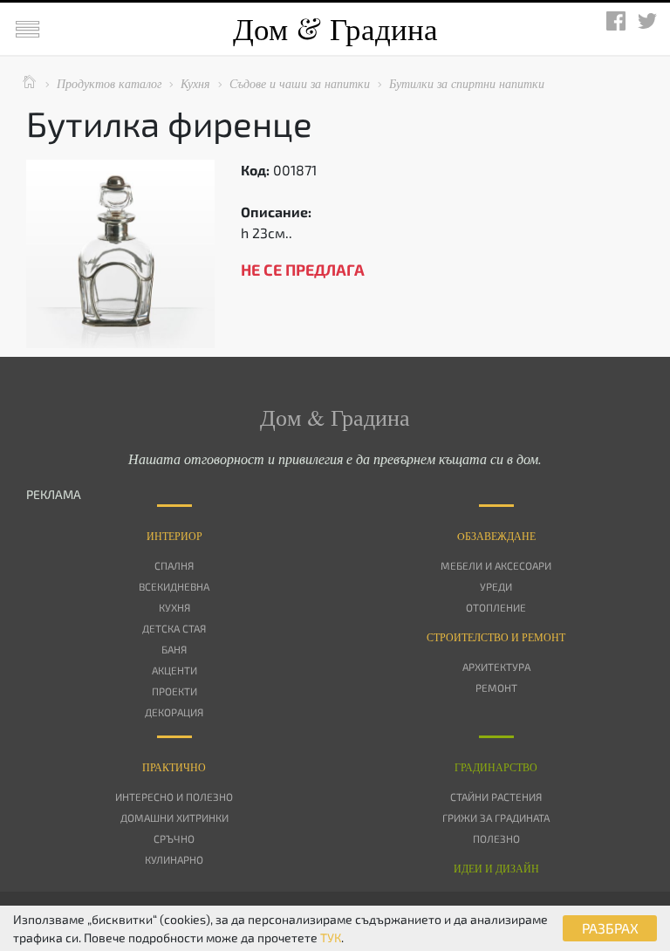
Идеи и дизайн (496, 868)
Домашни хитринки (174, 817)
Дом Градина (335, 28)
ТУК (330, 937)
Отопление (496, 607)
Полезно (496, 838)
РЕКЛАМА (53, 494)
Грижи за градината (496, 817)
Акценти (174, 670)
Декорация (174, 712)
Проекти (174, 691)
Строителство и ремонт (496, 637)
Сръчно (174, 838)
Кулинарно (174, 859)
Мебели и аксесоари (496, 565)
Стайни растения (496, 796)
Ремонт (496, 687)
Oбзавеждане (496, 536)
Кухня (174, 607)
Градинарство (496, 767)
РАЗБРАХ (610, 928)
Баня (174, 649)
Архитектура (496, 666)
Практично (174, 767)
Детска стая (174, 628)
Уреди (496, 586)
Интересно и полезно (174, 796)
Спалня (174, 565)
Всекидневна (174, 586)
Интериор (174, 536)
